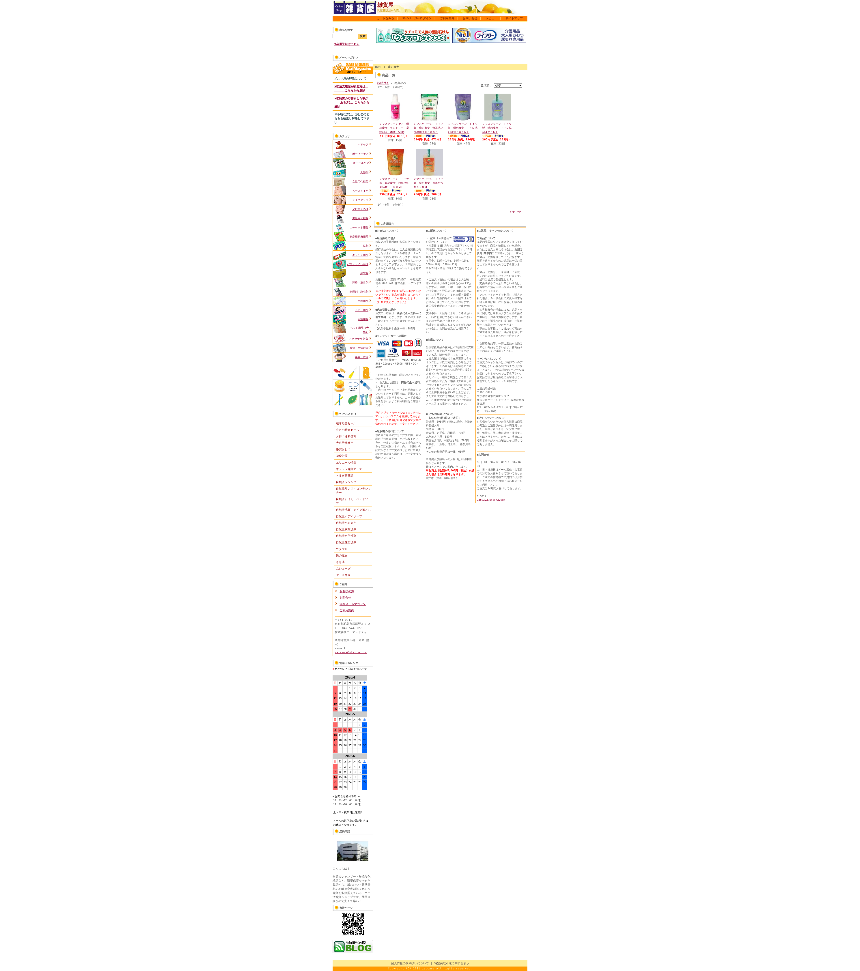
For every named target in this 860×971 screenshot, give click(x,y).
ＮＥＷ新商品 (344, 475)
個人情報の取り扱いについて (410, 963)
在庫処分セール (346, 423)
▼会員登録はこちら (346, 44)
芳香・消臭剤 (360, 282)
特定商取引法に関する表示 (451, 963)
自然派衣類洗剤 (346, 529)
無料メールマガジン (353, 604)
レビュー (491, 18)
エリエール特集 (346, 462)
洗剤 (365, 245)
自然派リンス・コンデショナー (353, 490)
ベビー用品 (361, 310)
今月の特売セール (347, 430)
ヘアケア (363, 144)
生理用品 (363, 301)
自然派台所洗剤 (346, 535)
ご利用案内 (447, 18)
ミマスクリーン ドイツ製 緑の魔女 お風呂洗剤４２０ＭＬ (428, 183)
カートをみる (385, 18)
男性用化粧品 (360, 218)
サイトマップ (514, 18)
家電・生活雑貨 (359, 348)
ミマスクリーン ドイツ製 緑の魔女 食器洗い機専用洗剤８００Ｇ (428, 127)
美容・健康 (361, 357)
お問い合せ (470, 18)
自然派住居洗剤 (346, 542)
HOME (378, 67)
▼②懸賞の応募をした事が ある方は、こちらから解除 (351, 102)
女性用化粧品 (360, 181)
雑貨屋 (385, 5)
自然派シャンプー (347, 482)
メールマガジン (348, 57)
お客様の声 (347, 591)
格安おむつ (343, 449)
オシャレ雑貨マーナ (349, 469)
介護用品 (363, 319)
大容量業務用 (344, 443)
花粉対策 (342, 456)
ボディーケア (360, 153)
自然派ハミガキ (346, 522)
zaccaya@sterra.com (351, 652)
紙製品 (364, 273)
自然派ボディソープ (349, 516)
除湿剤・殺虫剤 (359, 291)
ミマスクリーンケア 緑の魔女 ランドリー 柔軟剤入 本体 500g (394, 127)
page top (515, 211)
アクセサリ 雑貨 (358, 338)
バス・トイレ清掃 (357, 264)
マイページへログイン (417, 18)
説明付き (383, 83)
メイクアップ (360, 200)
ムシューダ (343, 568)
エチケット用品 (359, 227)
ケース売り (343, 575)
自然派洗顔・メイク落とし (353, 509)
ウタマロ (342, 549)
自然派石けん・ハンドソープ (353, 501)
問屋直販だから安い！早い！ (394, 10)
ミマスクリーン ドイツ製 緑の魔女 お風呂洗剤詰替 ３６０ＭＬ (394, 183)
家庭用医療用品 (359, 236)
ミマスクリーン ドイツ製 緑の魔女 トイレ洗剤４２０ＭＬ (497, 127)
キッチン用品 (360, 255)
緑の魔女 (342, 555)
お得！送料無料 (346, 436)
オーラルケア (361, 163)
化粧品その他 (360, 209)
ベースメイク (360, 190)
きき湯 (340, 562)
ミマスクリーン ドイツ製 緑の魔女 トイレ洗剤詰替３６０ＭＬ (462, 127)
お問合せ (345, 597)
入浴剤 (364, 172)
